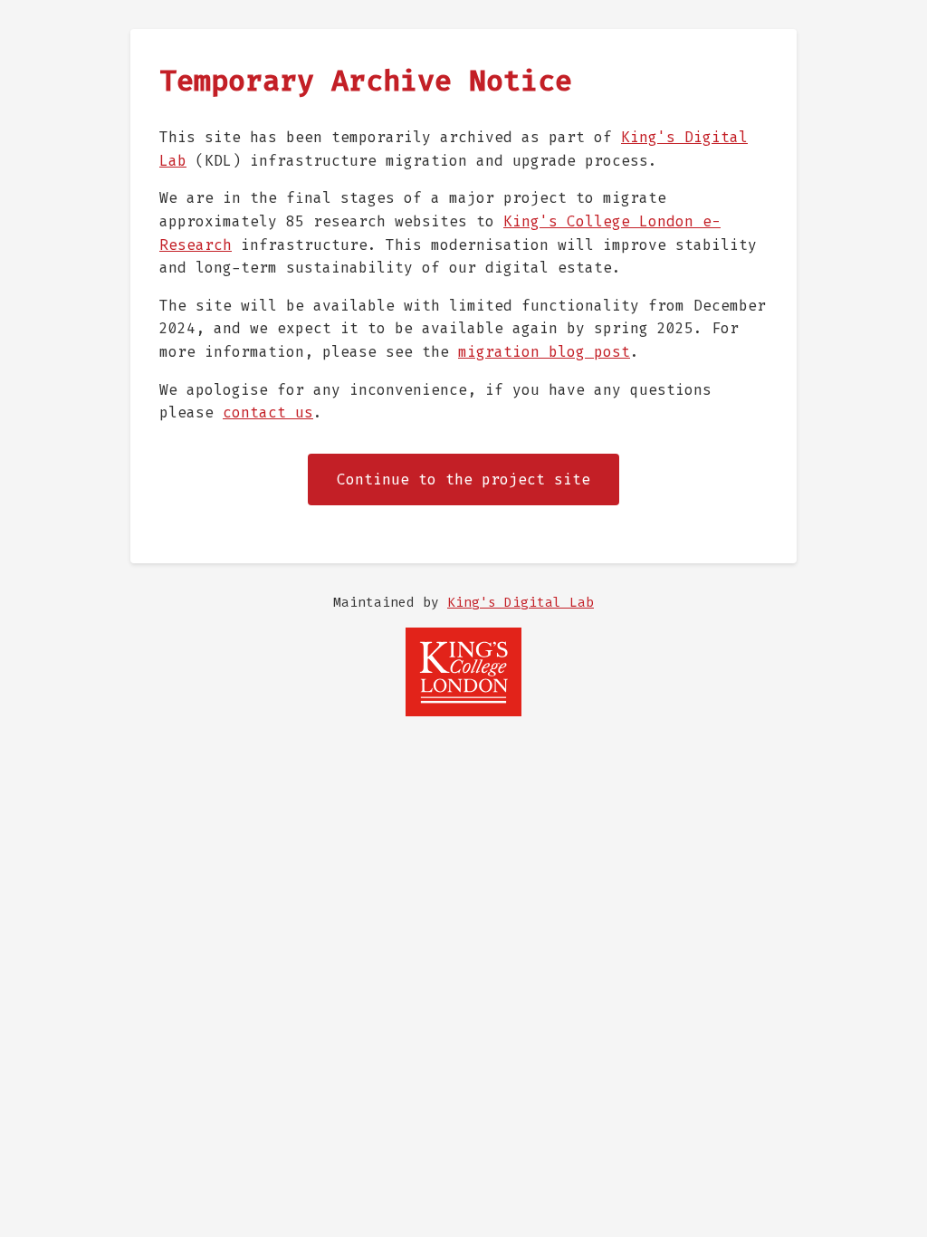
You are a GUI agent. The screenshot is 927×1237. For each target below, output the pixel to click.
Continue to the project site (463, 479)
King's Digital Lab (520, 602)
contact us (268, 412)
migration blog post (544, 351)
